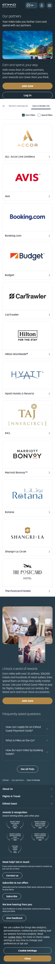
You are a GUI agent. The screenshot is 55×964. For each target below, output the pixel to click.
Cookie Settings (27, 950)
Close (27, 958)
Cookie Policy (15, 936)
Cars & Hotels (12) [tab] (41, 106)
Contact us (12, 875)
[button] (27, 142)
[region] (27, 943)
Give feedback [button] (14, 918)
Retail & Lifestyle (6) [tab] (18, 106)
